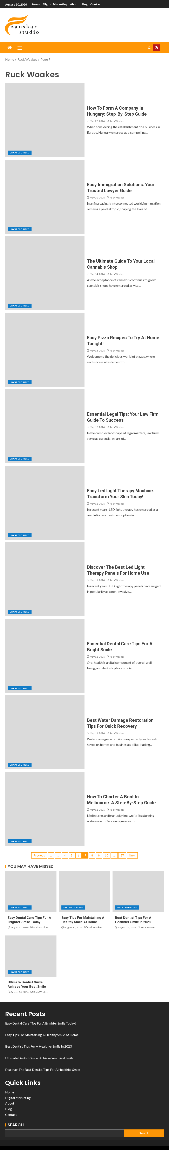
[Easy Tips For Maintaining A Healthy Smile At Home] (84, 891)
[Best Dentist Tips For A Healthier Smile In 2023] (138, 891)
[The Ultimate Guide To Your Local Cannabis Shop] (44, 273)
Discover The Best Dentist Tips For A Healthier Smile (42, 1069)
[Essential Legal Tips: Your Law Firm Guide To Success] (44, 426)
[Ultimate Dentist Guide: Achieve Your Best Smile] (30, 956)
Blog (84, 4)
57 (122, 855)
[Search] (149, 48)
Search (16, 1125)
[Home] (10, 48)
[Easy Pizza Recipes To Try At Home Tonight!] (44, 350)
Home (36, 4)
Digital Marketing (55, 4)
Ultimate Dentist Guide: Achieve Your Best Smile (39, 1058)
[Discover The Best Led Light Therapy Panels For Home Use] (44, 579)
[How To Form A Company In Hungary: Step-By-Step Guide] (44, 120)
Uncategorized (19, 152)
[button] (19, 48)
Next (132, 855)
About (74, 4)
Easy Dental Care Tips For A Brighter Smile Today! (40, 1023)
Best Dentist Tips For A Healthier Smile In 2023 (38, 1046)
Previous (39, 855)
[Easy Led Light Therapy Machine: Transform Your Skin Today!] (44, 503)
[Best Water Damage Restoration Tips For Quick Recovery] (44, 732)
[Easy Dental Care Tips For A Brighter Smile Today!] (30, 891)
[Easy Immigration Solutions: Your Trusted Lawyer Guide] (44, 197)
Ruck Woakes (117, 121)
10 (106, 855)
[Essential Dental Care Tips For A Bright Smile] (44, 656)
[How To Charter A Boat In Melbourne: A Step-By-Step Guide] (44, 809)
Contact (96, 4)
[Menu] (19, 48)
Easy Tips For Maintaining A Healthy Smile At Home (42, 1035)
